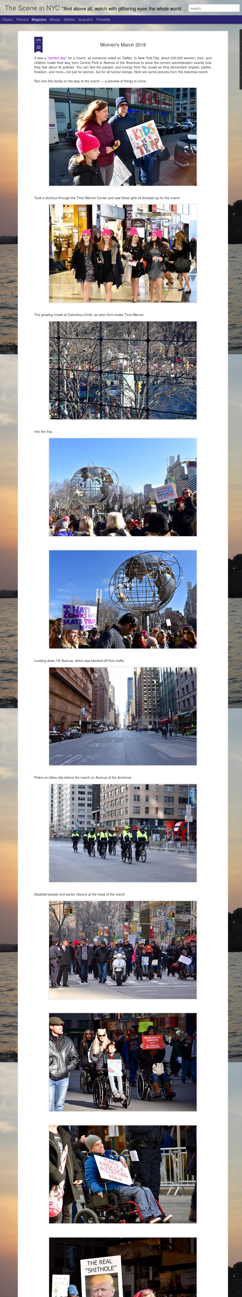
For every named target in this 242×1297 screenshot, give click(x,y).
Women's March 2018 (123, 44)
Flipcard (22, 19)
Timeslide (103, 19)
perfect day (57, 57)
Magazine (39, 19)
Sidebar (69, 19)
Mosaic (55, 19)
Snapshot (85, 19)
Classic (7, 19)
